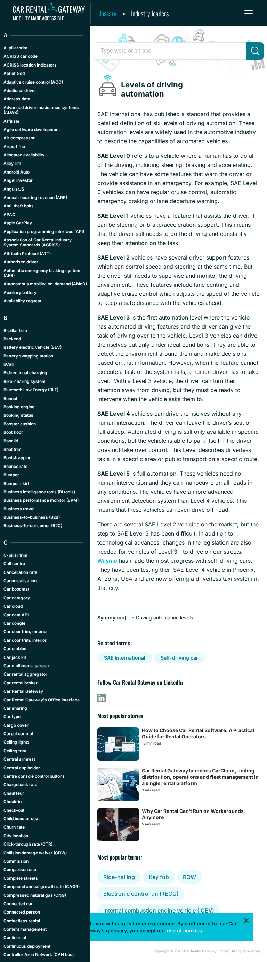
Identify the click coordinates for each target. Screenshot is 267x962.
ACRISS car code (20, 56)
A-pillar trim (15, 48)
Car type (12, 716)
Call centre (14, 563)
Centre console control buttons (34, 776)
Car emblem (15, 648)
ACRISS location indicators (30, 65)
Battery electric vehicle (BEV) (32, 347)
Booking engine (18, 406)
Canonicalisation (20, 580)
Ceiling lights (16, 742)
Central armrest (19, 759)
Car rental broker (20, 682)
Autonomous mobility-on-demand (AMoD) (45, 283)
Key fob (159, 877)
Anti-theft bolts (18, 205)
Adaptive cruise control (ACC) (33, 82)
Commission (16, 861)
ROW (189, 877)
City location (15, 835)
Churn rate (14, 827)
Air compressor (19, 137)
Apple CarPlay (17, 222)
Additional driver (19, 90)
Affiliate (11, 121)
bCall (8, 364)
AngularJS (13, 189)
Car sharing (15, 708)
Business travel (18, 508)
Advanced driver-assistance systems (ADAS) (41, 110)
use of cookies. (185, 930)
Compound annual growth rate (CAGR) (41, 886)
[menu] (248, 13)
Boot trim (12, 449)
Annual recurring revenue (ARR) (35, 197)
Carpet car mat (18, 733)
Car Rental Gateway (23, 691)
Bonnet (10, 398)
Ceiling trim (14, 750)
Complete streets (20, 878)
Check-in (12, 801)
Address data (16, 98)
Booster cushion (19, 423)
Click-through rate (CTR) (27, 844)
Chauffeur (13, 793)
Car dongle (14, 623)
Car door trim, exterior (25, 631)
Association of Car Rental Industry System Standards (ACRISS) (37, 242)
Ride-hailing (119, 877)
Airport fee (14, 146)
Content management (25, 929)
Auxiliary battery (20, 292)
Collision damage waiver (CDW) (35, 852)
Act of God (14, 73)
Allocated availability (23, 154)
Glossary (106, 13)
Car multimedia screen (26, 665)
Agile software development (31, 129)
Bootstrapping (17, 457)
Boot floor (13, 432)
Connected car (18, 903)
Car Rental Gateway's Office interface (41, 699)
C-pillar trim (15, 555)
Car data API (16, 614)
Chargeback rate (20, 784)
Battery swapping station (28, 356)
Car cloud (13, 606)
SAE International (124, 658)
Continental (14, 937)
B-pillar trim (15, 330)
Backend (12, 338)
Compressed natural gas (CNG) (34, 895)
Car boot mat (16, 589)
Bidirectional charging (25, 372)
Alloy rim (12, 163)
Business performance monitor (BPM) (41, 500)
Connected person (21, 912)
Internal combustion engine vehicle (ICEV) (158, 910)
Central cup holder (21, 767)
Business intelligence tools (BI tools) (39, 491)
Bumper (11, 474)
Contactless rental (21, 920)
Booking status (18, 415)
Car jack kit (14, 657)
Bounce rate (15, 466)
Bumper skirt (16, 483)
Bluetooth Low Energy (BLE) (30, 389)
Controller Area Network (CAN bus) (38, 954)
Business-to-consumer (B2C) (32, 525)
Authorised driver (20, 261)
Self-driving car (179, 658)
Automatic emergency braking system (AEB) (41, 273)
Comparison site (19, 869)
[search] (255, 51)
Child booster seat (21, 818)
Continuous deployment (26, 946)
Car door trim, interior (25, 640)
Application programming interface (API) (43, 231)
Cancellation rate (20, 572)
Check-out (13, 810)
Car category (16, 597)
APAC (9, 214)
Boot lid (10, 441)
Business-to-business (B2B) (31, 517)
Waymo (107, 560)
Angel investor (18, 180)
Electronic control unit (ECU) (141, 893)
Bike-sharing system (24, 381)
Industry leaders (150, 13)
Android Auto (16, 172)
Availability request (22, 300)
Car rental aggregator (25, 674)
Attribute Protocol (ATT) (27, 253)
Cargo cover (16, 725)
